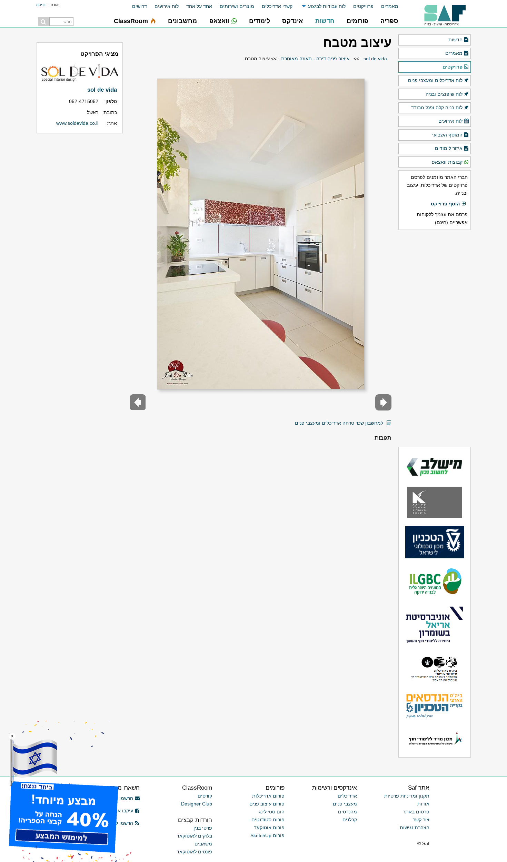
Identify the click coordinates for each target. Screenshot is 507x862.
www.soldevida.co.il (77, 123)
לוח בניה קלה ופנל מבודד (437, 107)
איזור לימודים (449, 148)
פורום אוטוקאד (269, 827)
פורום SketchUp (267, 835)
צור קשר (421, 819)
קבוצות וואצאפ (447, 162)
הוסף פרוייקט (445, 203)
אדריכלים (347, 796)
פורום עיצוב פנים (267, 804)
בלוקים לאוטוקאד (194, 836)
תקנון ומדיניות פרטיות (406, 796)
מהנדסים (347, 811)
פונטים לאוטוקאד (194, 851)
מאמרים (389, 6)
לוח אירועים (167, 6)
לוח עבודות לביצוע (327, 6)
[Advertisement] (434, 338)
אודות (423, 804)
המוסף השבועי (447, 135)
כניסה (41, 5)
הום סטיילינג (272, 811)
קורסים (205, 796)
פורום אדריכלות (268, 796)
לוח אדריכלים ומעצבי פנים (435, 80)
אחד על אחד (199, 6)
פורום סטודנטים (268, 819)
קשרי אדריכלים (277, 6)
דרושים (139, 6)
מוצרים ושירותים (237, 6)
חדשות (455, 39)
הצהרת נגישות (414, 827)
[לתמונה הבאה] (138, 402)
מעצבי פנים (345, 804)
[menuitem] (386, 6)
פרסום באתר (416, 811)
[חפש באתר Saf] (43, 21)
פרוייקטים (363, 6)
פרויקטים (453, 67)
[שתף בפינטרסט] (287, 420)
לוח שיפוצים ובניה (444, 94)
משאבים (203, 843)
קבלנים (349, 819)
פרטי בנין (202, 828)
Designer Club (196, 804)
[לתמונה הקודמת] (383, 402)
